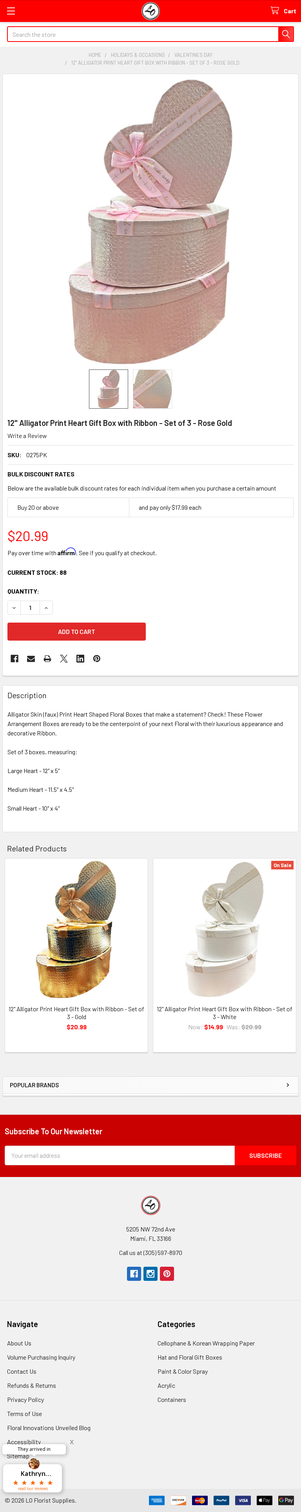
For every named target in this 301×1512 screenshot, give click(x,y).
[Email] (31, 659)
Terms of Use (24, 1413)
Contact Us (21, 1371)
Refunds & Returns (31, 1385)
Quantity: (23, 591)
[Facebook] (14, 659)
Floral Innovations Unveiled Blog (49, 1427)
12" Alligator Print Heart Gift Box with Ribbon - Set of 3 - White (224, 1012)
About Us (19, 1343)
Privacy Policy (25, 1399)
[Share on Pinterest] (97, 659)
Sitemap (18, 1455)
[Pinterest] (167, 1274)
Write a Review (27, 435)
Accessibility (24, 1441)
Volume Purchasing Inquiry (41, 1357)
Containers (172, 1399)
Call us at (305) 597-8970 (150, 1252)
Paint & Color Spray (183, 1371)
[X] (64, 659)
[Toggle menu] (11, 11)
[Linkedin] (80, 659)
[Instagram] (150, 1274)
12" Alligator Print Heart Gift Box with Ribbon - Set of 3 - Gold (76, 1012)
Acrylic (166, 1385)
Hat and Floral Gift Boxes (190, 1357)
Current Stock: (37, 572)
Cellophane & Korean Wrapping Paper (206, 1343)
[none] (150, 222)
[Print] (47, 659)
